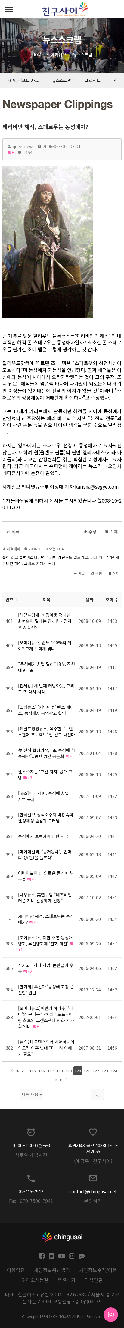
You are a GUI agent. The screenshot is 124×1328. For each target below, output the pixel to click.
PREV (19, 1070)
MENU (9, 9)
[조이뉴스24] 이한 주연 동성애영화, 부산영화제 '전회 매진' (45, 941)
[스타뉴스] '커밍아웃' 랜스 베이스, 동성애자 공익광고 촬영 (46, 710)
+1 (13, 152)
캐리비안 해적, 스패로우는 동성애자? (45, 127)
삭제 (113, 532)
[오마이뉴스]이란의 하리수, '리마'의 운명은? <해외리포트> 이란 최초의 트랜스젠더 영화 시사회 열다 (46, 1017)
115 (32, 1070)
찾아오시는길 (34, 1280)
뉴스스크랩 (82, 54)
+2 (29, 971)
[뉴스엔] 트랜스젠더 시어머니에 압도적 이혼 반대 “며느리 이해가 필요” (46, 1048)
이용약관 (16, 1270)
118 (60, 1070)
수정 (91, 532)
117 (51, 1070)
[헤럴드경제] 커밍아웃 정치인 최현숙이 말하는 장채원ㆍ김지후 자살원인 (44, 621)
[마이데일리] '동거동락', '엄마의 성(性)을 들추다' (44, 854)
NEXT (60, 1079)
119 (69, 1070)
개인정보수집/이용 (98, 1270)
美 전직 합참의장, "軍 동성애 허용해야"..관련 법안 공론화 (46, 753)
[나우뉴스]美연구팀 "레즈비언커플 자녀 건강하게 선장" (45, 897)
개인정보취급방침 (52, 1270)
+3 (29, 778)
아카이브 (58, 54)
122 (96, 1070)
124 (114, 1070)
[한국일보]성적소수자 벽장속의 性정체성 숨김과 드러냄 (45, 818)
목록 (14, 532)
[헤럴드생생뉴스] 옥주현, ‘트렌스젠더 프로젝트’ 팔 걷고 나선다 (46, 731)
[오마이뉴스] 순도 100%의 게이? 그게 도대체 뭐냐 (44, 645)
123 (105, 1070)
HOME (38, 54)
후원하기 (66, 1280)
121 (87, 1070)
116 (42, 1070)
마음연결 (94, 1280)
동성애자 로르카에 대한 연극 (43, 836)
